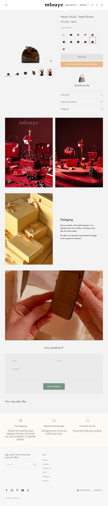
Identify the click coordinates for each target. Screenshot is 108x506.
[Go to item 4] (33, 72)
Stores (45, 460)
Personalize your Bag (82, 85)
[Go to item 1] (8, 72)
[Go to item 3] (25, 72)
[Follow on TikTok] (28, 490)
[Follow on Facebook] (6, 490)
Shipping (46, 476)
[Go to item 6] (50, 72)
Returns (46, 480)
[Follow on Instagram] (11, 490)
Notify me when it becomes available (82, 64)
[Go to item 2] (17, 72)
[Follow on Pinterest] (17, 490)
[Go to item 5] (42, 72)
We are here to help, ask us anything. (87, 430)
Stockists (46, 464)
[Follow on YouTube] (22, 490)
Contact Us (47, 468)
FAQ (44, 472)
